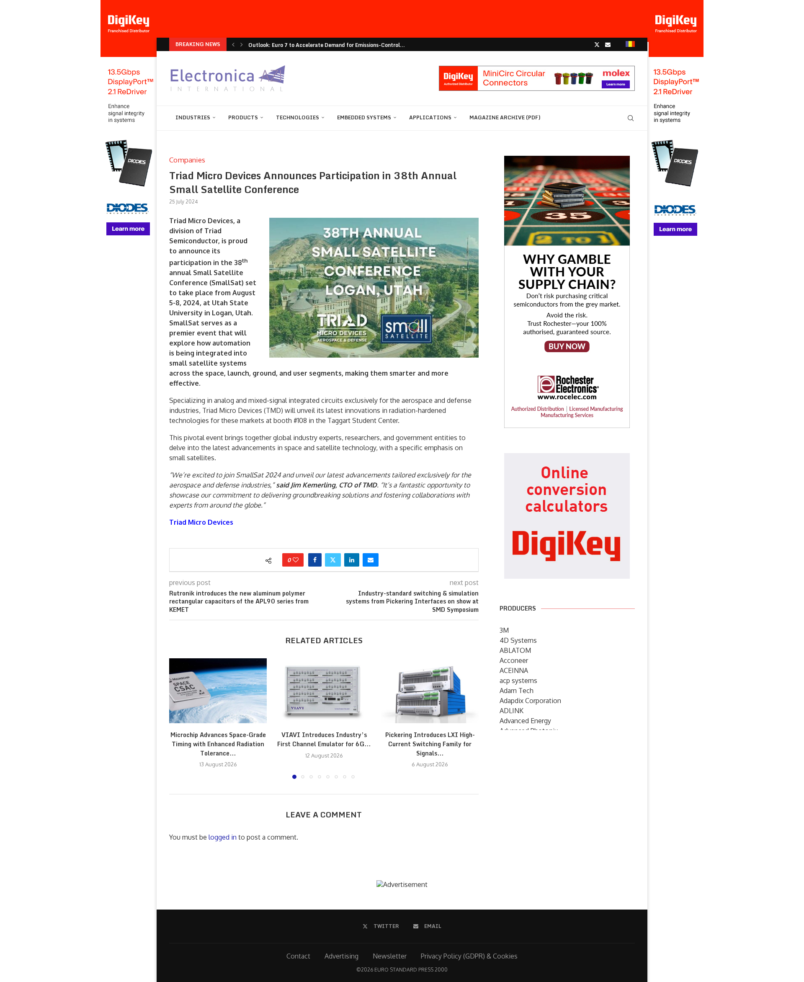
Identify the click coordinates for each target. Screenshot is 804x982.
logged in (223, 837)
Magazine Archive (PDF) (505, 117)
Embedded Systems (364, 117)
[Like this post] (296, 560)
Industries (192, 117)
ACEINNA (514, 670)
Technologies (297, 117)
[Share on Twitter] (333, 560)
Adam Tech (516, 690)
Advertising (341, 956)
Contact (298, 956)
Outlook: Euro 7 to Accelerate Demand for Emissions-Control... (326, 45)
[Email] (608, 44)
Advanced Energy (525, 721)
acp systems (518, 680)
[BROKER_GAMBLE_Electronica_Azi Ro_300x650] (567, 161)
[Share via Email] (371, 560)
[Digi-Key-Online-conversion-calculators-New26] (567, 459)
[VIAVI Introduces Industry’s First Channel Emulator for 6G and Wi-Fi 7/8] (324, 690)
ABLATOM (515, 650)
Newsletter (390, 956)
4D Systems (518, 640)
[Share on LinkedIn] (351, 560)
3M (504, 630)
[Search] (630, 118)
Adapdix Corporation (530, 700)
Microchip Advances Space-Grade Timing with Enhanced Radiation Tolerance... (218, 744)
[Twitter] (597, 44)
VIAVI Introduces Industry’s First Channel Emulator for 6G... (324, 739)
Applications (430, 117)
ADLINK (511, 710)
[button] (233, 44)
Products (243, 117)
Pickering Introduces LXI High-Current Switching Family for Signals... (430, 744)
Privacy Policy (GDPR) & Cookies (469, 956)
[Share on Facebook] (315, 560)
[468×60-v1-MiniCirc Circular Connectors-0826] (537, 70)
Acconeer (514, 660)
